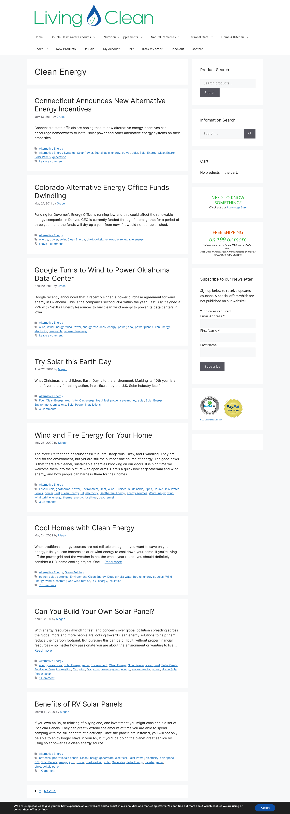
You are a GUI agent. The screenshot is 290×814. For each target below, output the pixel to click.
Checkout (177, 49)
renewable (112, 239)
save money (128, 400)
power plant (143, 327)
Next (50, 791)
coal (130, 327)
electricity (41, 331)
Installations (93, 404)
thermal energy (73, 497)
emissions (59, 404)
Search (209, 93)
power (126, 152)
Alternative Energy (51, 148)
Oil (82, 493)
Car (81, 400)
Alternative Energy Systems (57, 152)
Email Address (212, 316)
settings (43, 809)
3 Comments (47, 501)
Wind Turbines (117, 489)
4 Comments (47, 409)
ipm (71, 762)
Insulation (115, 580)
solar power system (106, 669)
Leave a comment (51, 161)
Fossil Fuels (46, 489)
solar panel (152, 665)
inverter (149, 762)
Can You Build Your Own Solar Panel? (94, 611)
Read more (113, 562)
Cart (130, 49)
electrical (121, 757)
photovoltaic (95, 239)
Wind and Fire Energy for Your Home (93, 435)
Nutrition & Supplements (121, 37)
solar (135, 152)
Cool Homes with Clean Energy (84, 528)
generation (59, 157)
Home (39, 37)
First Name (210, 330)
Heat (103, 489)
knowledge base (237, 207)
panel (85, 665)
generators (106, 757)
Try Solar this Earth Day (73, 361)
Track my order (152, 49)
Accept (265, 808)
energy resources (94, 327)
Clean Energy (167, 152)
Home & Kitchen (232, 37)
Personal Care (199, 37)
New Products (66, 49)
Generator (59, 580)
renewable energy (132, 239)
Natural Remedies (163, 37)
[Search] (249, 133)
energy (115, 152)
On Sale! (89, 49)
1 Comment (46, 678)
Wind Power (73, 327)
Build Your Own (45, 669)
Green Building (74, 572)
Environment (43, 404)
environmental (141, 669)
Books (39, 49)
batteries (62, 576)
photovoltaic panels (65, 757)
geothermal (106, 497)
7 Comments (47, 585)
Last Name (208, 345)
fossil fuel (102, 400)
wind (42, 327)
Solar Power (85, 152)
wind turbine (43, 497)
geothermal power (68, 489)
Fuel (41, 400)
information (63, 669)
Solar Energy (148, 152)
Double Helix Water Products (71, 37)
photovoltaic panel (47, 766)
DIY (94, 580)
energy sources (137, 493)
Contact (197, 49)
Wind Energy (55, 327)
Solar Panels (43, 157)
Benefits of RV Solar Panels (79, 704)
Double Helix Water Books (124, 576)
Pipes (148, 489)
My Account (111, 49)
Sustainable (102, 152)
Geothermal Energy (112, 493)
